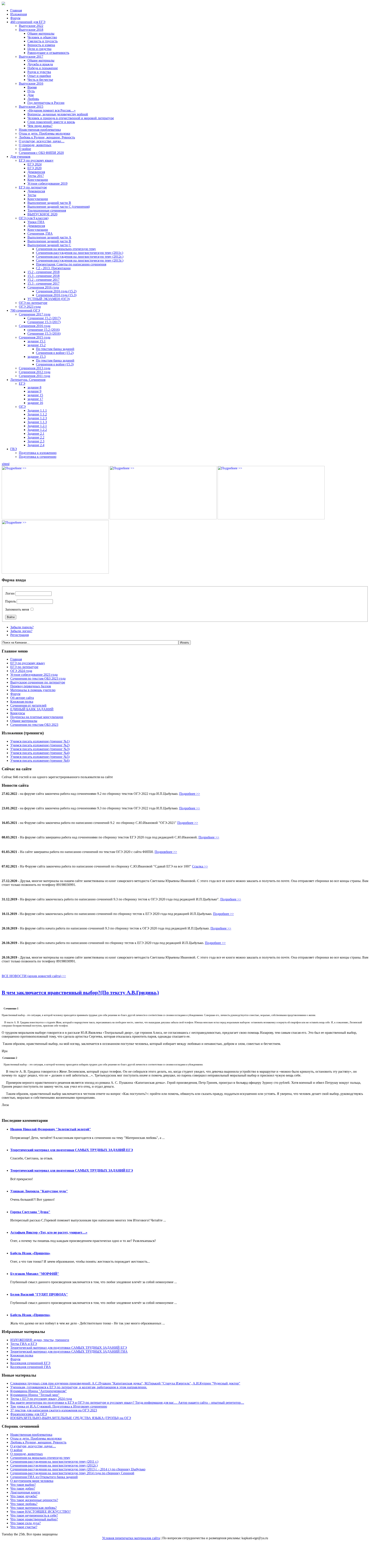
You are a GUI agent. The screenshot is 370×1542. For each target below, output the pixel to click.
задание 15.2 (36, 345)
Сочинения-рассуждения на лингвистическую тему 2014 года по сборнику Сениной (72, 1473)
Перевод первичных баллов (30, 686)
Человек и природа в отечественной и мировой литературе (70, 118)
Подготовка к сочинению (37, 456)
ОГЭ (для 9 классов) (33, 218)
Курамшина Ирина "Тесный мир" (35, 1395)
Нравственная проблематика (40, 129)
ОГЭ (22, 406)
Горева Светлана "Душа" (30, 1212)
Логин (10, 593)
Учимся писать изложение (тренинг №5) (40, 756)
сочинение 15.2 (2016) (43, 329)
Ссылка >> (200, 866)
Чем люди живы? (39, 126)
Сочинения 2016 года (43, 287)
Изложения (18, 14)
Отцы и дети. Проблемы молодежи (44, 133)
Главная (16, 10)
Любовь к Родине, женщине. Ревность (47, 137)
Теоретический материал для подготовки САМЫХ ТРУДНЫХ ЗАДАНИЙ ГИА (69, 1351)
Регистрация (19, 635)
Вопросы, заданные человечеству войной (57, 114)
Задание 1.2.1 (37, 426)
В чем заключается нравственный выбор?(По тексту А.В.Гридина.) (80, 992)
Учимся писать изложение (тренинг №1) (40, 741)
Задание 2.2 (35, 437)
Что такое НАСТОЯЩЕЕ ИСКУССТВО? (40, 1511)
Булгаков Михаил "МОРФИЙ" (34, 1273)
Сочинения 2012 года (34, 372)
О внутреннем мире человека (31, 1481)
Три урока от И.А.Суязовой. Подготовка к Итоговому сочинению (58, 1406)
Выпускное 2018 (31, 29)
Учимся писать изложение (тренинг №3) (40, 749)
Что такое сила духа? (25, 1523)
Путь (31, 91)
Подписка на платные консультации (36, 717)
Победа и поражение (42, 68)
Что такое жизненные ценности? (34, 1500)
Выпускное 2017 (31, 56)
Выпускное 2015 (31, 106)
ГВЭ (13, 449)
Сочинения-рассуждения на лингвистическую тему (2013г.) (79, 260)
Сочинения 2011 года (34, 376)
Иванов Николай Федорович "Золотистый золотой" (50, 1129)
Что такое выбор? (23, 1484)
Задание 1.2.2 (37, 430)
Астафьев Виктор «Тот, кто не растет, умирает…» (48, 1232)
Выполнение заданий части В (49, 203)
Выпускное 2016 (31, 83)
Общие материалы (40, 33)
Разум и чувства (39, 72)
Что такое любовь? (23, 1504)
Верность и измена (41, 45)
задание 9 (34, 391)
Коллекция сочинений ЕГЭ (30, 1363)
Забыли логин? (21, 631)
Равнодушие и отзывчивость (48, 52)
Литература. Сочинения (27, 379)
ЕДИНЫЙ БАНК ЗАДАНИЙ (32, 709)
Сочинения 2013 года (34, 368)
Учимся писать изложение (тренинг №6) (40, 760)
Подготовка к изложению (38, 453)
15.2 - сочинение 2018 (43, 272)
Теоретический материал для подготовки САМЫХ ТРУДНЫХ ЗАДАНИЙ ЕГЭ (71, 1150)
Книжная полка (21, 701)
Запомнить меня (17, 609)
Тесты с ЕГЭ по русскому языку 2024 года (41, 1399)
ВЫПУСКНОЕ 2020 (42, 214)
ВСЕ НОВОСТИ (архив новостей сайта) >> (34, 976)
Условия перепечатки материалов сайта (131, 1538)
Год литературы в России (45, 103)
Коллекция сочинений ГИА (30, 1367)
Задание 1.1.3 (37, 422)
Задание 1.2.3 (37, 418)
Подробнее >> (189, 793)
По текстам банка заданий (55, 349)
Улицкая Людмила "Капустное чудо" (39, 1191)
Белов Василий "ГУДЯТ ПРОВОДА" (39, 1294)
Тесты (31, 195)
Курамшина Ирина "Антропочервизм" (38, 1391)
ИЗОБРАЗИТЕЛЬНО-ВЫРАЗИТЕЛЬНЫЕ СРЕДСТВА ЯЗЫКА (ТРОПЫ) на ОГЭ (70, 1418)
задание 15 (35, 395)
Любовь (33, 99)
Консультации (37, 179)
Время (32, 87)
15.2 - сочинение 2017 (43, 279)
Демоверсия (36, 172)
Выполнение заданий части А (49, 237)
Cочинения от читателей (28, 705)
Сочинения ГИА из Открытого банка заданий (44, 1477)
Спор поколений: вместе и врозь (51, 122)
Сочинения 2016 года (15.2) (56, 291)
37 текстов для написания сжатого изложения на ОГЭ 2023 (53, 1410)
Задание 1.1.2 (37, 414)
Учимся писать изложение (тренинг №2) (40, 745)
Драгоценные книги (25, 1492)
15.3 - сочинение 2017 (43, 283)
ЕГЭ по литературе (33, 187)
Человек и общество (42, 37)
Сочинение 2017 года (34, 314)
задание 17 (35, 399)
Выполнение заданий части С (49, 245)
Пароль (10, 601)
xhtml (5, 464)
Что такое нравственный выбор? (34, 1519)
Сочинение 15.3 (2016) (44, 333)
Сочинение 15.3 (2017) (44, 322)
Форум (15, 18)
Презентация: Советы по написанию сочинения (71, 264)
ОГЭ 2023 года (30, 306)
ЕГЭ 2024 (34, 164)
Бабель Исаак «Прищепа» (30, 1253)
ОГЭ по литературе (33, 303)
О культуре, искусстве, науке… (41, 141)
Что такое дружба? (23, 1496)
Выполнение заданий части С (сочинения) (58, 206)
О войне (25, 149)
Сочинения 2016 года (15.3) (56, 295)
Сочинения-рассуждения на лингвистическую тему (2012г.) (79, 256)
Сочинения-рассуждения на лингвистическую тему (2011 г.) (54, 1461)
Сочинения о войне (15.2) (55, 353)
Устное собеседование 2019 (47, 183)
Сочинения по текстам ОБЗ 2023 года (38, 678)
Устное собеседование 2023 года (34, 674)
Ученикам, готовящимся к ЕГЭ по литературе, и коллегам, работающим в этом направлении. (78, 1387)
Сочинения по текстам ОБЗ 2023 (34, 724)
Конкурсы (17, 713)
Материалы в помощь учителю (32, 690)
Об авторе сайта (22, 698)
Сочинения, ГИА (40, 233)
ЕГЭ (22, 383)
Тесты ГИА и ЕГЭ (23, 1344)
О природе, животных (35, 145)
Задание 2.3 (35, 441)
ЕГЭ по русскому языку (36, 160)
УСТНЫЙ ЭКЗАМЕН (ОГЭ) (48, 299)
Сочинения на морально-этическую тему (66, 249)
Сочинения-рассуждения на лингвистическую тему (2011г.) (79, 253)
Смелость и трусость (42, 41)
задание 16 (35, 403)
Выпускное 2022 (31, 26)
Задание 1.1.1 (37, 410)
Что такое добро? (22, 1488)
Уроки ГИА (36, 222)
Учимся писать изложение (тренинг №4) (40, 753)
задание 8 (34, 387)
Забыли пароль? (22, 627)
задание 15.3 (36, 356)
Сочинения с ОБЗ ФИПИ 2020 (41, 153)
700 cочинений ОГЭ (25, 310)
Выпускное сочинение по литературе (37, 682)
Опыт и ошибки (39, 76)
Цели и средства (39, 49)
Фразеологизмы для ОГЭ (28, 1414)
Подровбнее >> (166, 852)
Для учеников (20, 156)
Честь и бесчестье (40, 79)
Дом (30, 95)
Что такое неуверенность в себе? (34, 1515)
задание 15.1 (36, 341)
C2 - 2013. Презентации (53, 268)
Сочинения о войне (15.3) (55, 364)
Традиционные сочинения (46, 210)
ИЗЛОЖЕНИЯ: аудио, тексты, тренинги (39, 1340)
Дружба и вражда (40, 64)
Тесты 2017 (35, 176)
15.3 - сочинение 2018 (43, 276)
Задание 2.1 (35, 433)
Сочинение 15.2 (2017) (44, 318)
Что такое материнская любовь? (33, 1508)
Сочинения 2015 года (34, 337)
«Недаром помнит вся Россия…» (51, 110)
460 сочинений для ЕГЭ (27, 22)
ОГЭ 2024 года (21, 671)
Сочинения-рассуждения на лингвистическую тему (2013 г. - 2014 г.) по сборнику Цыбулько (77, 1469)
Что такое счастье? (23, 1527)
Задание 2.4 (35, 445)
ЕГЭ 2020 (34, 168)
